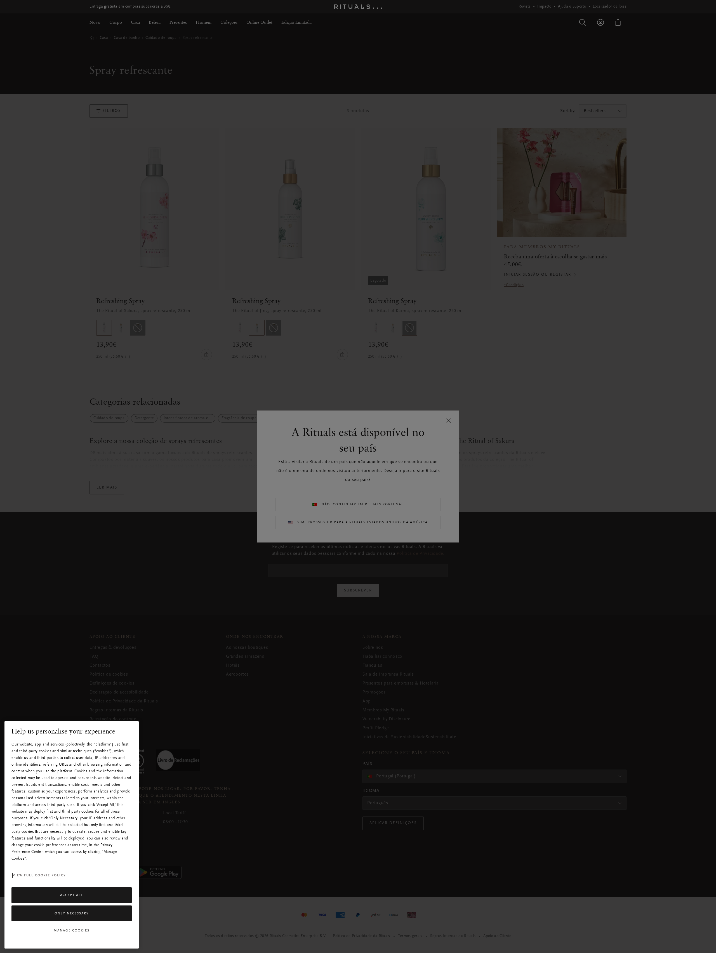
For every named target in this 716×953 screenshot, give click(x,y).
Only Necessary (72, 913)
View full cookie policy (39, 875)
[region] (71, 835)
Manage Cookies (72, 930)
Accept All (71, 895)
